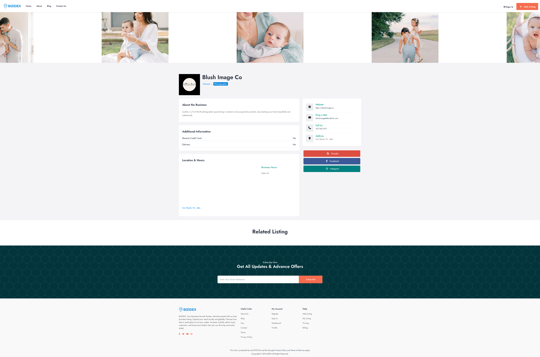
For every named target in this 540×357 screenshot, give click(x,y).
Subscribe (310, 279)
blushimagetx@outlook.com (327, 118)
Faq (242, 323)
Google (334, 153)
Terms (243, 332)
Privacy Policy (246, 337)
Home (28, 6)
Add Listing (530, 6)
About (39, 6)
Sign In (274, 318)
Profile (274, 327)
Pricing (306, 323)
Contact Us (61, 6)
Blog (49, 6)
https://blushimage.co (325, 107)
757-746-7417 (321, 128)
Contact (244, 327)
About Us (244, 313)
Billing (305, 327)
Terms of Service (298, 350)
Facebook (334, 161)
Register (275, 313)
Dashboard (276, 323)
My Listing (307, 318)
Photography (220, 83)
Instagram (334, 168)
